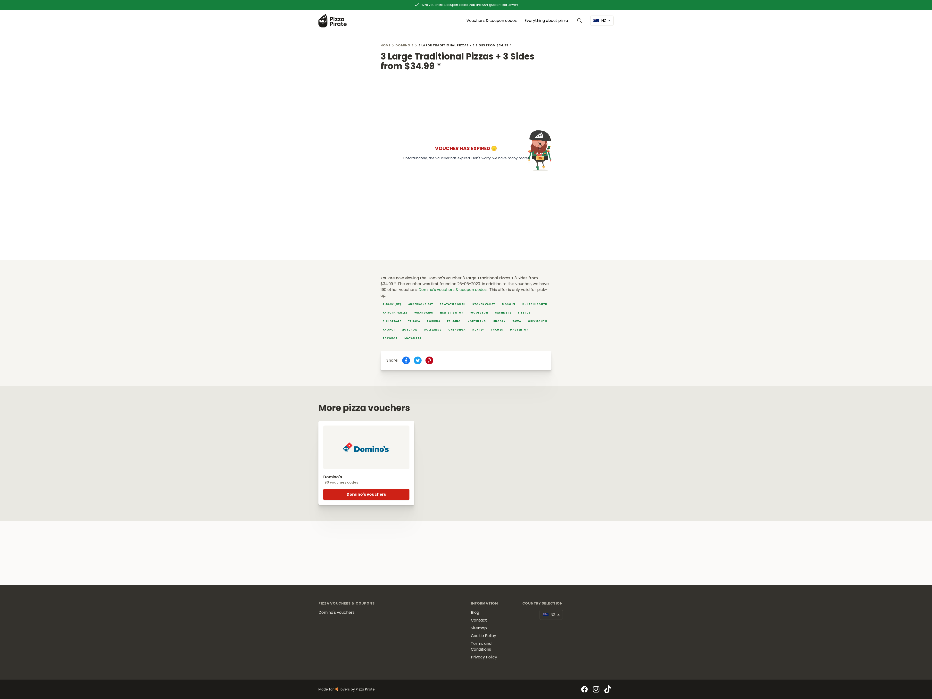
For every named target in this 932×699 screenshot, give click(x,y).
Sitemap (479, 628)
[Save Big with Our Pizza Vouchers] (332, 20)
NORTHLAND (476, 321)
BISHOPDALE (392, 321)
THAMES (497, 330)
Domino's (404, 45)
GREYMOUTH (537, 321)
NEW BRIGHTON (452, 313)
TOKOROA (390, 338)
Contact (479, 620)
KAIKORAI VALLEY (395, 313)
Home (386, 45)
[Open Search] (580, 21)
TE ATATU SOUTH (453, 304)
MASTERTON (519, 330)
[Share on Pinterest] (429, 360)
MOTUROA (409, 330)
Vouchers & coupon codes (491, 20)
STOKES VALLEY (483, 304)
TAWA (516, 321)
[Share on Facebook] (406, 360)
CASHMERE (503, 313)
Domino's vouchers (366, 494)
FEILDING (454, 321)
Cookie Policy (483, 636)
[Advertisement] (466, 105)
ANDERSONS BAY (420, 304)
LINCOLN (499, 321)
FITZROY (524, 313)
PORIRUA (433, 321)
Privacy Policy (484, 657)
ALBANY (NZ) (392, 304)
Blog (475, 612)
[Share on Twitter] (418, 360)
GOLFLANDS (432, 330)
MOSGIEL (509, 304)
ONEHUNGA (457, 330)
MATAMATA (412, 338)
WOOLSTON (479, 313)
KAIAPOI (389, 330)
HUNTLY (478, 330)
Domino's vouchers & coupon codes (453, 289)
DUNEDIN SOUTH (534, 304)
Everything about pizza (546, 20)
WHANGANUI (423, 313)
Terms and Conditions (481, 646)
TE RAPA (414, 321)
